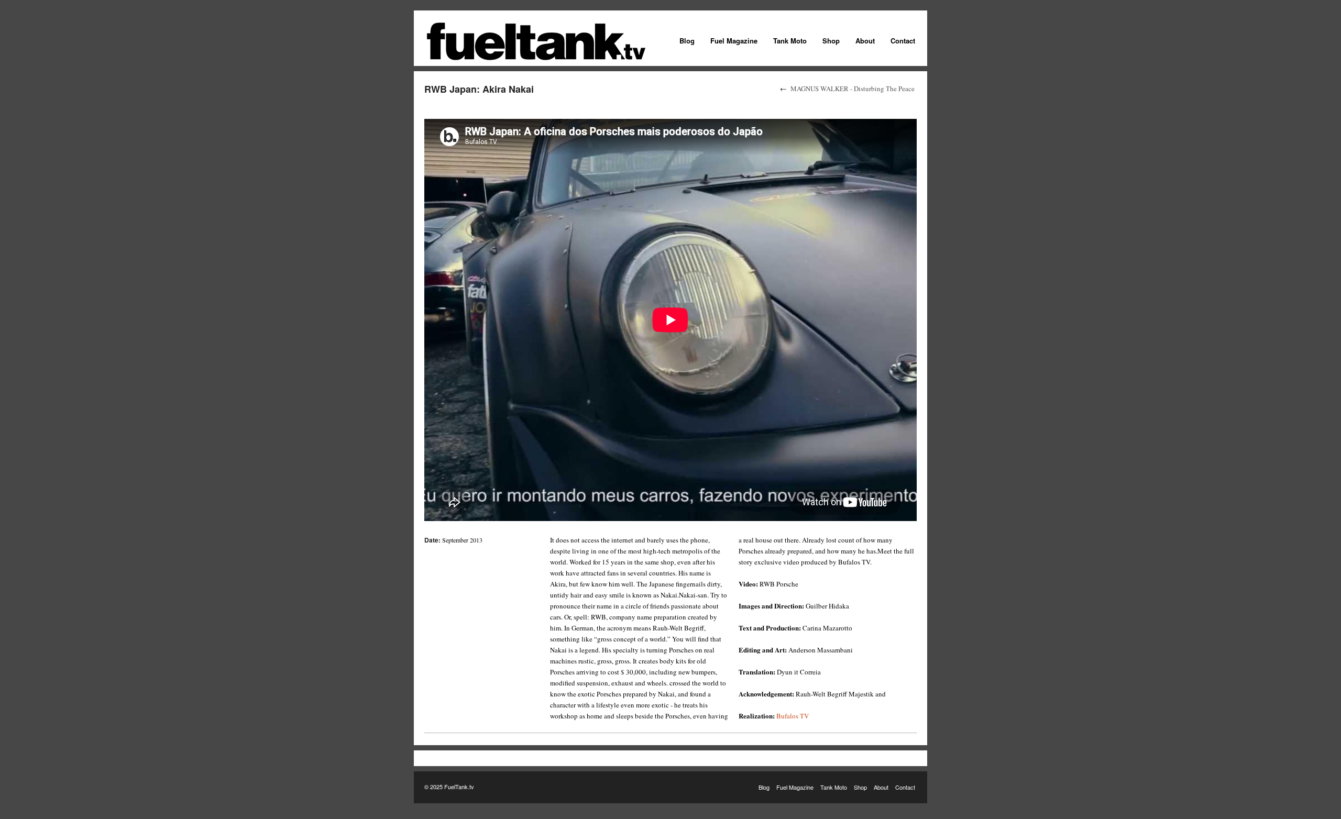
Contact (903, 41)
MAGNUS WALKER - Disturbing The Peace (852, 88)
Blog (687, 41)
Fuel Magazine (733, 41)
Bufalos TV (792, 716)
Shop (831, 41)
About (865, 41)
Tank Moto (790, 41)
